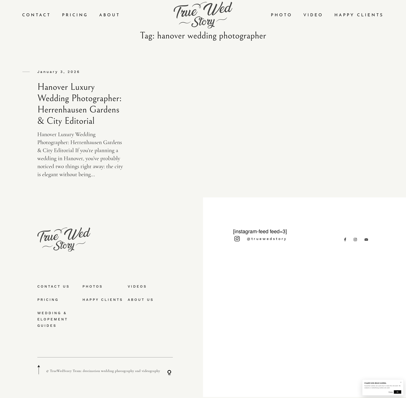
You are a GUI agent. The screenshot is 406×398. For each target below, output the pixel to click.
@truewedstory (267, 239)
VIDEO (313, 14)
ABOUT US (141, 300)
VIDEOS (137, 286)
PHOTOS (92, 286)
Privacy (391, 392)
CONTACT (36, 14)
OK (397, 392)
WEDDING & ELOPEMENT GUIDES (52, 319)
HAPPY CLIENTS (359, 14)
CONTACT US (53, 286)
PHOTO (281, 14)
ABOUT (109, 14)
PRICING (75, 14)
